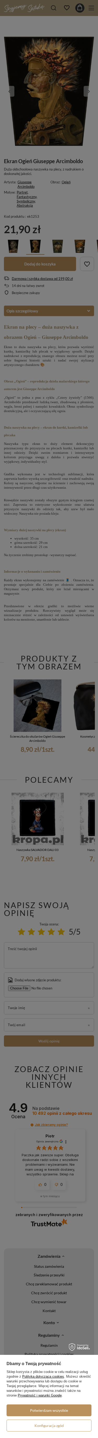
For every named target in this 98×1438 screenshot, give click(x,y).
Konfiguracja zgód (49, 1425)
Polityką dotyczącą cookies (43, 1376)
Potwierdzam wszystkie (49, 1410)
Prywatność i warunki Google (40, 1395)
